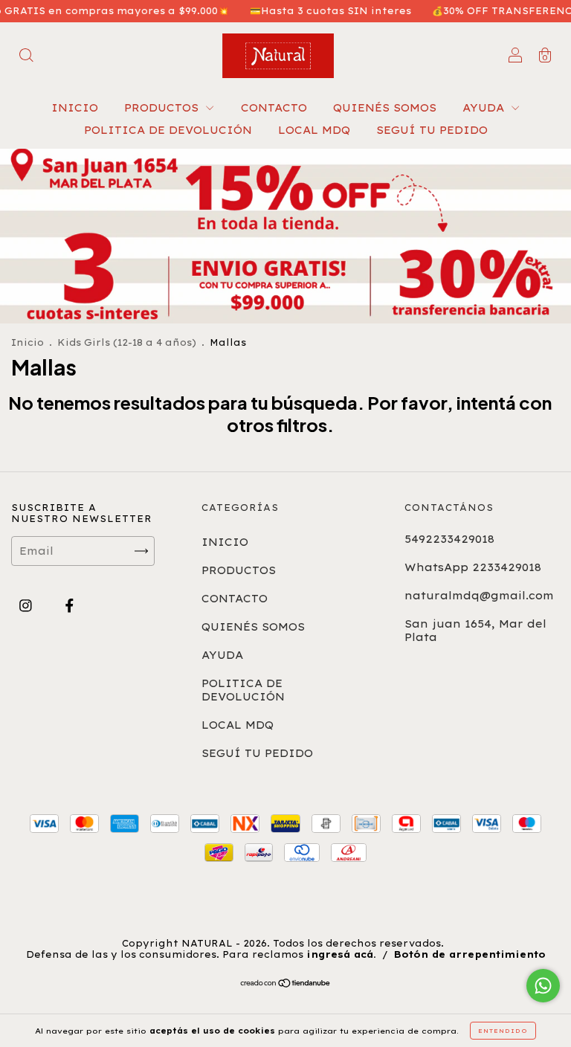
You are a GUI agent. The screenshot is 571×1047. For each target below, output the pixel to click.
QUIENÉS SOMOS (384, 108)
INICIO (74, 108)
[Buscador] (26, 57)
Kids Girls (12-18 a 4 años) (128, 342)
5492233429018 (449, 539)
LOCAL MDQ (314, 130)
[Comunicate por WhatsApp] (543, 985)
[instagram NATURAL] (27, 605)
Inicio (27, 342)
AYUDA (485, 108)
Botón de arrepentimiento (470, 954)
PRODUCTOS (163, 108)
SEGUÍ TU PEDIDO (432, 130)
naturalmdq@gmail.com (479, 595)
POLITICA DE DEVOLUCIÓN (168, 130)
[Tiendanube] (285, 984)
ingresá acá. (341, 954)
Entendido (503, 1030)
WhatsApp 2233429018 (472, 567)
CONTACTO (274, 108)
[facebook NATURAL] (69, 605)
